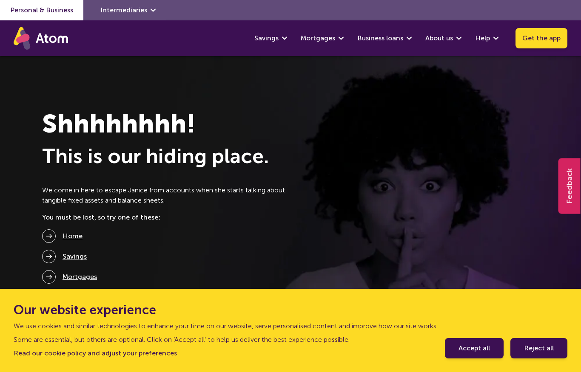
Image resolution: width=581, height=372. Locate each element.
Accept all (474, 348)
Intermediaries (123, 10)
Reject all (539, 348)
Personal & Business (41, 10)
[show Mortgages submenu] (341, 38)
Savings (266, 38)
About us (439, 38)
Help (482, 38)
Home (73, 236)
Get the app (541, 38)
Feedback (569, 186)
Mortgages (318, 38)
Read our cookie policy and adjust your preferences (95, 353)
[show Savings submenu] (284, 38)
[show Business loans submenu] (409, 38)
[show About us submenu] (458, 38)
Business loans (380, 38)
